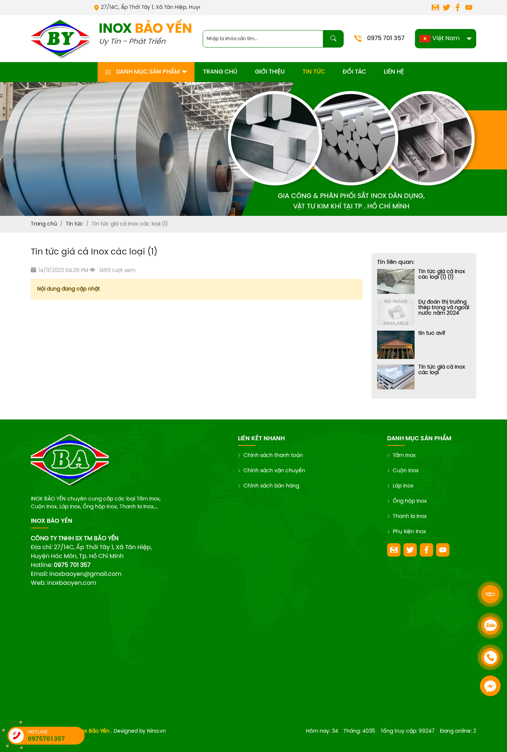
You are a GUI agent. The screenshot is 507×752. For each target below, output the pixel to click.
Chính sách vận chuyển (274, 471)
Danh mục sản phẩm (148, 72)
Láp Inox (403, 486)
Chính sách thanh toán (273, 455)
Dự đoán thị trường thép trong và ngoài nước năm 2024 (443, 307)
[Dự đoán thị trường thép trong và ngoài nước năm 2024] (396, 312)
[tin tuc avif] (396, 345)
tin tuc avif (431, 333)
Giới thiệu (270, 72)
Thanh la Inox (410, 516)
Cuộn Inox (406, 471)
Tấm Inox (404, 455)
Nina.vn (156, 731)
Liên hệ (394, 72)
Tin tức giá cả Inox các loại (441, 370)
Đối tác (354, 72)
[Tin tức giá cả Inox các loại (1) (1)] (396, 281)
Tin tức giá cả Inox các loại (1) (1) (441, 274)
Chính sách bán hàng (271, 486)
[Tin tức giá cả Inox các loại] (396, 376)
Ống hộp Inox (410, 501)
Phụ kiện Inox (409, 532)
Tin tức (313, 72)
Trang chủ (220, 72)
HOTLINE (46, 735)
